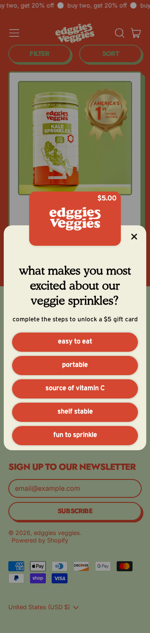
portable (75, 364)
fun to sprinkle (75, 434)
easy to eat (75, 341)
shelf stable (75, 411)
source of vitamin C (75, 388)
